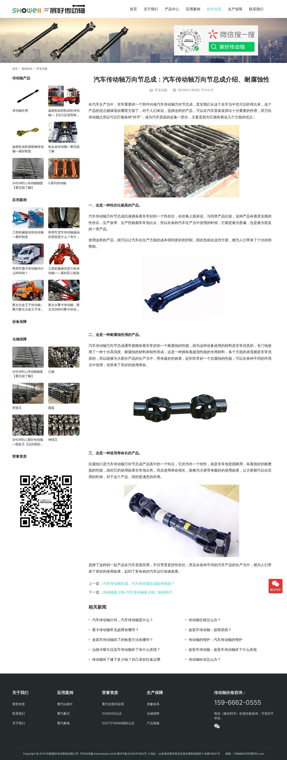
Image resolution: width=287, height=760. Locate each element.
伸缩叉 (53, 439)
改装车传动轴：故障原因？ (210, 630)
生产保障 (235, 9)
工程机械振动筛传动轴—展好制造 (28, 234)
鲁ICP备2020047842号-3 (133, 753)
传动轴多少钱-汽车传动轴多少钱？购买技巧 (138, 592)
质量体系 (153, 704)
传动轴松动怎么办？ (205, 659)
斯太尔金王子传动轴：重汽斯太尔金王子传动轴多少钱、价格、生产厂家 (28, 307)
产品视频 (153, 723)
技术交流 (214, 9)
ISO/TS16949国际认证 (118, 723)
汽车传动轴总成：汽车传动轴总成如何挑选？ (139, 583)
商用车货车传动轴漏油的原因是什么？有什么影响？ (64, 234)
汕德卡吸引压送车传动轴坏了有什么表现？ (126, 649)
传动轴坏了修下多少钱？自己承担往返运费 (126, 659)
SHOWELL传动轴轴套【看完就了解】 (27, 185)
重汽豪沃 (63, 713)
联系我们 (256, 9)
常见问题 (161, 90)
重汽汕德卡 (65, 704)
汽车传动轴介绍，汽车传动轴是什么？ (122, 620)
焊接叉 (17, 408)
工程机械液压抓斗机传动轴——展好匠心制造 (64, 270)
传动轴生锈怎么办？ (205, 620)
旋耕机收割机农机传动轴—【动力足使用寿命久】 (64, 113)
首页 (133, 9)
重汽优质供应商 (113, 704)
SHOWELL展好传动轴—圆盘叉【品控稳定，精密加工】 (28, 442)
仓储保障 (153, 713)
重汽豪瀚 (63, 723)
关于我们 (151, 9)
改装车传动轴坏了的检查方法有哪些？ (122, 640)
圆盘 (51, 408)
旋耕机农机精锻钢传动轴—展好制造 (28, 149)
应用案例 (193, 9)
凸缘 (51, 371)
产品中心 (172, 9)
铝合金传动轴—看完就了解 (64, 149)
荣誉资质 (18, 704)
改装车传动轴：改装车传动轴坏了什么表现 (223, 649)
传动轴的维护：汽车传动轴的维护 (215, 640)
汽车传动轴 (86, 753)
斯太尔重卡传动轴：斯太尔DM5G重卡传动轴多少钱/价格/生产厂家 (64, 307)
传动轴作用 (20, 110)
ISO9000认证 (112, 713)
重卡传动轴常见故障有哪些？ (115, 630)
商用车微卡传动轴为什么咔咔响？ (28, 270)
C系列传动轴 (57, 183)
